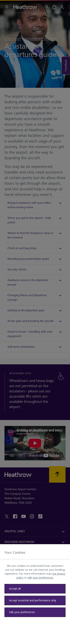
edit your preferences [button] (40, 577)
